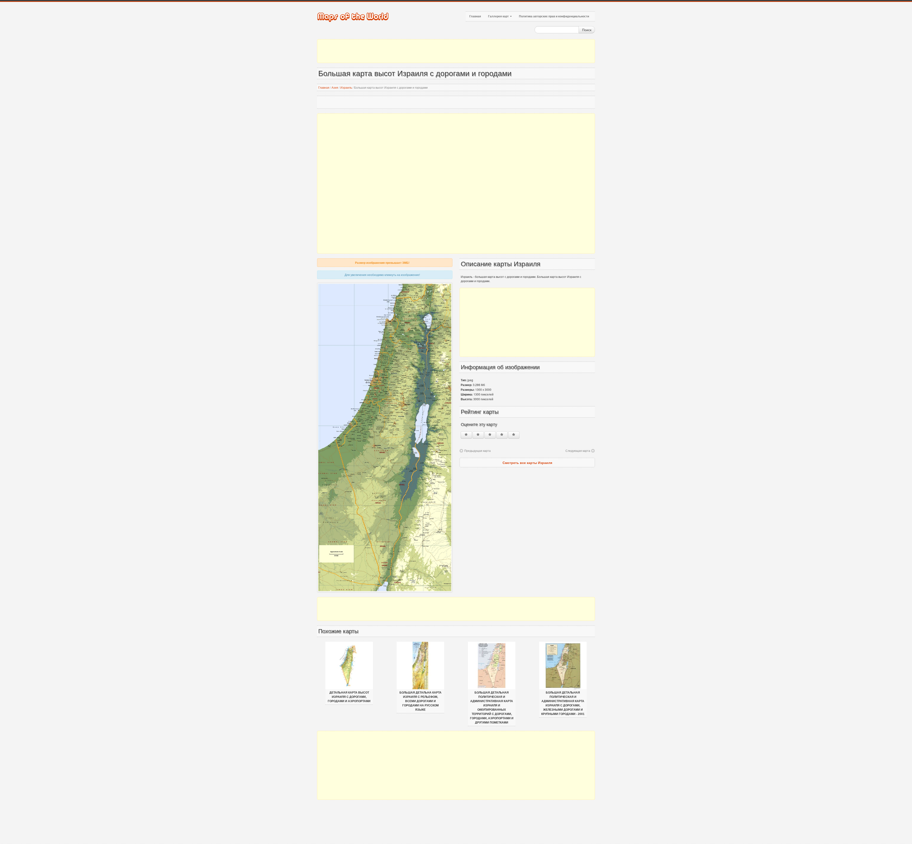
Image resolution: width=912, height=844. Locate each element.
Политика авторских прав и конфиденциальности (554, 16)
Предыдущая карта (477, 451)
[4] (502, 435)
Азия (335, 87)
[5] (513, 435)
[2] (478, 435)
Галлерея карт (498, 16)
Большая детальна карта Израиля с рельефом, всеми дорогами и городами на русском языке (420, 701)
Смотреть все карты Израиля (527, 462)
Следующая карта (577, 451)
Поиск (586, 29)
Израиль (346, 87)
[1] (466, 435)
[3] (490, 435)
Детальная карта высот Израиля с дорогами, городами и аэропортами (349, 697)
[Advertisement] (456, 51)
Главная (475, 16)
